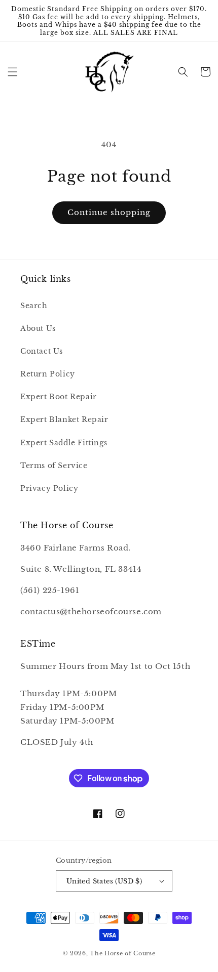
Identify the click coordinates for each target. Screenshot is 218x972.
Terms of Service (54, 465)
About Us (38, 328)
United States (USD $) (104, 881)
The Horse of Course (122, 953)
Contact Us (41, 351)
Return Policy (47, 373)
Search (34, 305)
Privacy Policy (49, 488)
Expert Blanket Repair (64, 419)
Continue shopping (109, 212)
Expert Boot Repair (58, 396)
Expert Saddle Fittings (63, 442)
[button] (13, 72)
